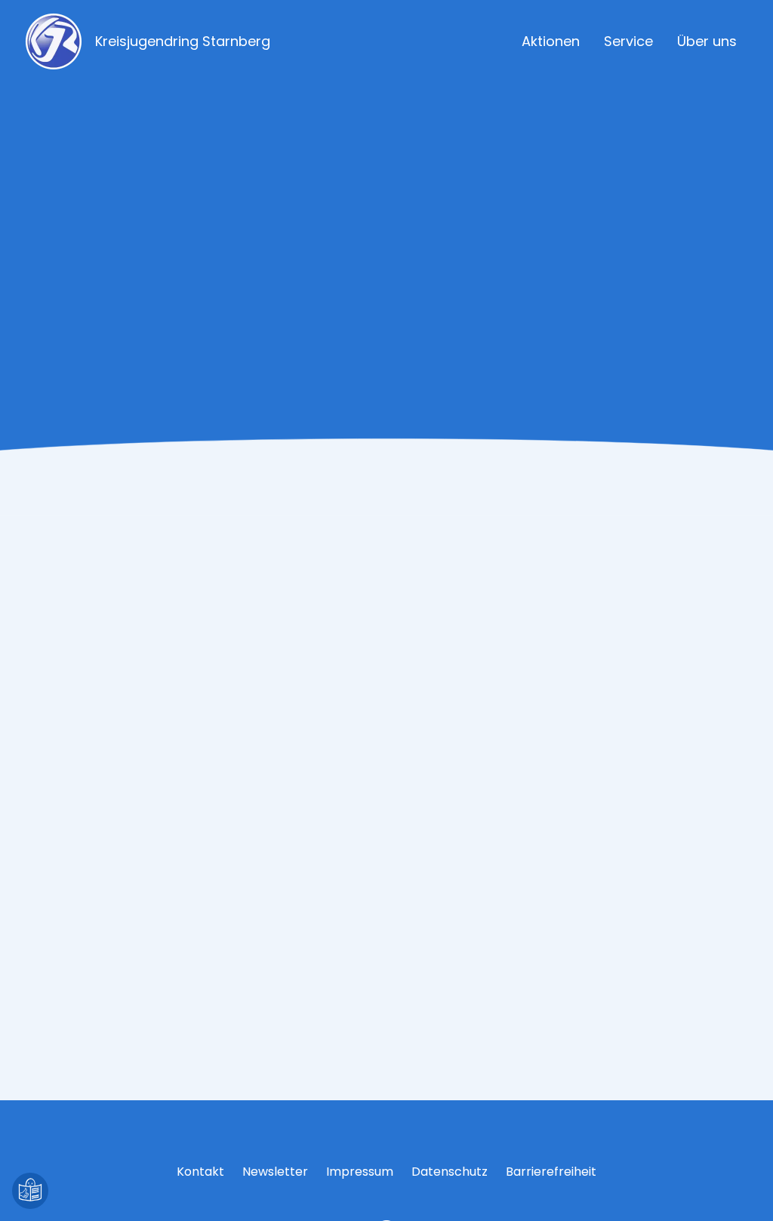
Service (628, 41)
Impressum (359, 1171)
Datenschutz (449, 1171)
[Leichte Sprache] (30, 1191)
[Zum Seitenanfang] (743, 1191)
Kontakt (200, 1171)
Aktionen (551, 41)
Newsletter (275, 1171)
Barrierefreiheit (551, 1171)
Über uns (707, 41)
